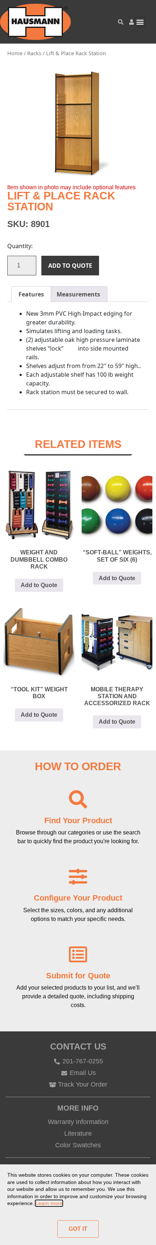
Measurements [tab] (78, 294)
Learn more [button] (49, 1203)
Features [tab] (31, 294)
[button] (140, 22)
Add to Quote (70, 266)
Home (14, 53)
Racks (34, 53)
